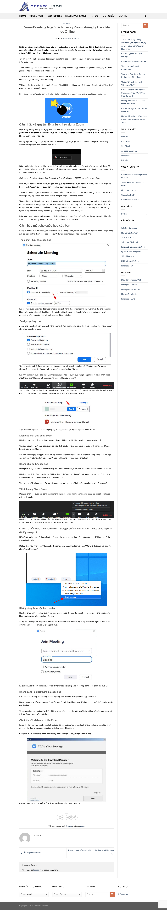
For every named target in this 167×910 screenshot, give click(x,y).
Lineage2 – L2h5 (128, 299)
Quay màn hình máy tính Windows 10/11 (131, 83)
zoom (82, 826)
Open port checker (129, 190)
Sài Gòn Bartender (129, 228)
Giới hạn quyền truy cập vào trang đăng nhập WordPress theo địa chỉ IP (133, 93)
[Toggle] (147, 214)
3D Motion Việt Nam (130, 261)
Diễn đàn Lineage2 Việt (131, 280)
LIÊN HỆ (123, 16)
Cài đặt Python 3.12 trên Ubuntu (131, 55)
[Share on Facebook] (58, 817)
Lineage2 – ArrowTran (130, 289)
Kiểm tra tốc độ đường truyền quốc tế (134, 176)
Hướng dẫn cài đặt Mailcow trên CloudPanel (133, 102)
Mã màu (124, 160)
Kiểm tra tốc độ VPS (130, 200)
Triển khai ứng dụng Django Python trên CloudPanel (133, 75)
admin (76, 39)
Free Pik (124, 137)
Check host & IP (128, 195)
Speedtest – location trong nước (132, 184)
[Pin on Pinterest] (71, 817)
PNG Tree (125, 142)
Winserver (125, 156)
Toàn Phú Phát (127, 238)
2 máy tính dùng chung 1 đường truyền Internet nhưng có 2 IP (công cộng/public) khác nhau (133, 44)
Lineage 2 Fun (127, 266)
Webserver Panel (75, 16)
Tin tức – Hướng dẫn (102, 16)
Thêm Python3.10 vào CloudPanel (130, 67)
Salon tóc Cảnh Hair (130, 242)
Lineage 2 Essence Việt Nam (133, 247)
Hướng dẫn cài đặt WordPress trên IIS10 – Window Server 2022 (134, 119)
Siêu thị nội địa (127, 256)
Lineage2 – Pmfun (129, 285)
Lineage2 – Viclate (129, 294)
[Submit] (145, 25)
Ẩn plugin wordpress (32, 853)
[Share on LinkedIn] (75, 817)
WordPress (55, 16)
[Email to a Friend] (67, 817)
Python (124, 214)
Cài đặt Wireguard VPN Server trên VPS (134, 110)
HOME (22, 16)
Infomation (123, 894)
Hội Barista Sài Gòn (129, 233)
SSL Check (125, 146)
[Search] (146, 16)
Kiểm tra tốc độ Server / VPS (133, 62)
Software (66, 23)
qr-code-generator (129, 151)
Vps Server (36, 16)
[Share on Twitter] (62, 817)
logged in (37, 870)
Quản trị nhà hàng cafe (131, 252)
